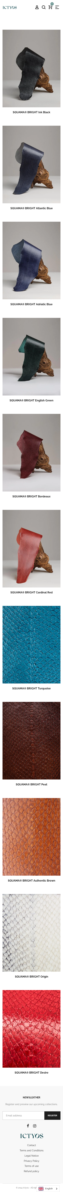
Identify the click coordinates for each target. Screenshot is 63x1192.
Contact (31, 1145)
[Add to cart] (36, 75)
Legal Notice (32, 1155)
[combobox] (48, 1188)
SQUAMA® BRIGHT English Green (31, 400)
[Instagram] (34, 1126)
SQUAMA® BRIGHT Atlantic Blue (31, 208)
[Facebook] (28, 1126)
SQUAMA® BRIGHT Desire (31, 1072)
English (49, 1188)
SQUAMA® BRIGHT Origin (31, 976)
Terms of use (32, 1166)
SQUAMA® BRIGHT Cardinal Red (31, 592)
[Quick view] (27, 75)
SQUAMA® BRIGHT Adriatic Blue (31, 304)
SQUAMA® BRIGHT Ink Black (31, 112)
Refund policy (31, 1171)
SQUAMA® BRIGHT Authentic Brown (31, 880)
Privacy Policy (31, 1161)
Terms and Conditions (32, 1150)
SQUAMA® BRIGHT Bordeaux (31, 496)
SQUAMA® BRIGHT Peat (31, 784)
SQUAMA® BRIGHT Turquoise (31, 688)
